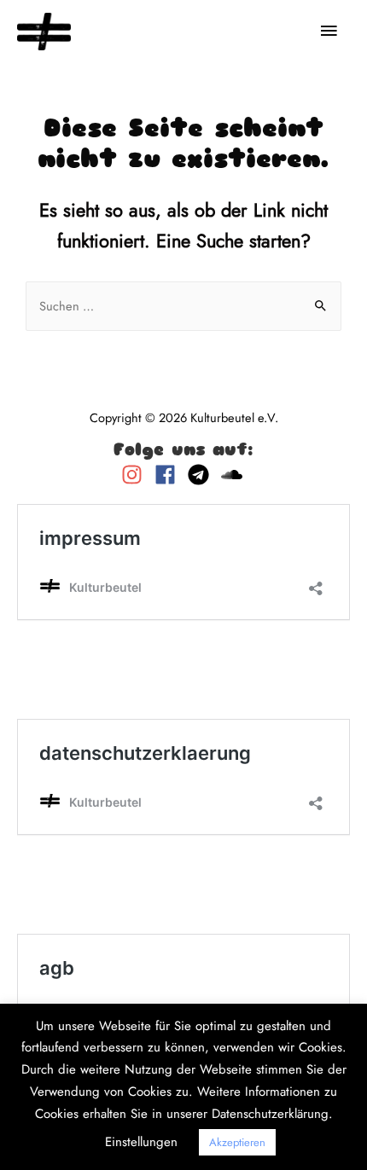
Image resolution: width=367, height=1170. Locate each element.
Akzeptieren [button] (237, 1142)
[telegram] (203, 474)
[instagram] (136, 474)
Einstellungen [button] (141, 1141)
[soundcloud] (234, 474)
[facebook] (169, 474)
